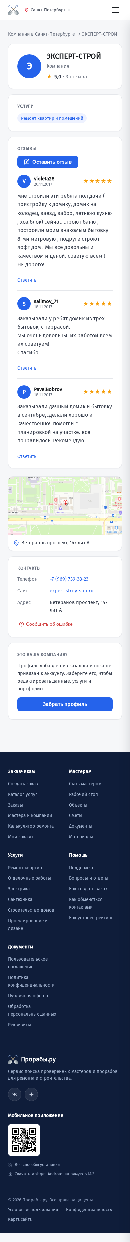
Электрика (19, 889)
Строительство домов (31, 910)
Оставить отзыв (52, 162)
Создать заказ (23, 784)
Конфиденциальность (89, 1209)
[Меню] (115, 9)
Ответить (26, 280)
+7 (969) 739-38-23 (69, 579)
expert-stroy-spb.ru (72, 591)
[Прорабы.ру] (13, 10)
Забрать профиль (65, 704)
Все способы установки (37, 1164)
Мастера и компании (30, 815)
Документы (80, 826)
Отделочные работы (29, 878)
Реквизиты (19, 1025)
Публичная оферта (28, 996)
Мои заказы (20, 837)
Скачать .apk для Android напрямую (54, 1173)
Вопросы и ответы (88, 878)
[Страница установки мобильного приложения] (24, 1140)
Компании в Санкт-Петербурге (41, 34)
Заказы (15, 805)
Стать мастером (85, 784)
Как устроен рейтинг (91, 918)
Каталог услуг (22, 794)
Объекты (78, 805)
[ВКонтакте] (14, 1094)
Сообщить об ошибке (49, 624)
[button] (65, 513)
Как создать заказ (88, 889)
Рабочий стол (83, 794)
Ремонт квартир (25, 868)
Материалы (81, 837)
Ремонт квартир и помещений (52, 118)
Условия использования (33, 1209)
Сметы (75, 815)
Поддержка (81, 868)
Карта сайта (20, 1219)
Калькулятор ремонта (31, 826)
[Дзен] (31, 1094)
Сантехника (20, 899)
